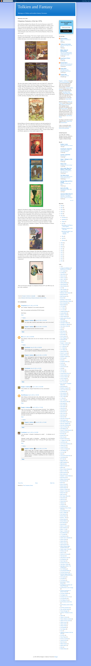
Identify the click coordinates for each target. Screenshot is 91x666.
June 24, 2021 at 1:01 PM (36, 368)
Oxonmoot (62, 504)
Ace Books (62, 272)
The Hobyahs (63, 580)
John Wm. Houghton (64, 423)
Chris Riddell (63, 321)
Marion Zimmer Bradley (65, 469)
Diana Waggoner (63, 337)
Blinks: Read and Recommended (64, 51)
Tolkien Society (63, 622)
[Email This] (38, 296)
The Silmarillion (63, 598)
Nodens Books (63, 68)
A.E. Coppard (63, 270)
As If (61, 287)
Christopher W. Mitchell (65, 324)
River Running (63, 522)
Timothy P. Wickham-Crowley (66, 612)
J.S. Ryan (62, 398)
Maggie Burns (63, 460)
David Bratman (24, 395)
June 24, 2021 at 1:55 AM (37, 407)
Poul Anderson (63, 514)
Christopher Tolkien (64, 322)
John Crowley (63, 413)
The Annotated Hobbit (64, 82)
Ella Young (62, 358)
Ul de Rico (62, 635)
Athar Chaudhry (63, 289)
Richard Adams (63, 515)
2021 (62, 215)
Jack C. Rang (63, 399)
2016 (62, 250)
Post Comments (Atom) (28, 485)
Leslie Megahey (63, 450)
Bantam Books (63, 294)
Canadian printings (64, 311)
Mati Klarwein (63, 477)
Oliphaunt (62, 502)
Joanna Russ (62, 408)
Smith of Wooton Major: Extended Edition (65, 547)
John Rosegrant (63, 420)
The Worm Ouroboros (64, 607)
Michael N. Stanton (64, 491)
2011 (62, 260)
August (63, 221)
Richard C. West (63, 517)
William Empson (63, 643)
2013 (62, 256)
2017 (62, 248)
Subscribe (66, 31)
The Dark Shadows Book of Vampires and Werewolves (66, 574)
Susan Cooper (63, 561)
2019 (62, 244)
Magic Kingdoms (63, 462)
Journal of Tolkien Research (67, 193)
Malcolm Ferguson (64, 465)
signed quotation (63, 544)
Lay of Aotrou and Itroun (65, 443)
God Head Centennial (65, 75)
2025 (62, 207)
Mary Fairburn (63, 474)
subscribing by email (64, 557)
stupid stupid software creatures (67, 145)
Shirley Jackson (63, 542)
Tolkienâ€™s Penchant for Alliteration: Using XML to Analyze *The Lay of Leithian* (67, 196)
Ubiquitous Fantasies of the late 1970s (38, 297)
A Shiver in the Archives (66, 44)
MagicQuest (62, 464)
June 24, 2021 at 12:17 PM (41, 448)
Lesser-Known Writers (65, 58)
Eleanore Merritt (63, 354)
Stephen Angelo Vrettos (65, 549)
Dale (61, 329)
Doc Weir (62, 341)
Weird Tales (62, 642)
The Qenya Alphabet (64, 593)
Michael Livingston (64, 489)
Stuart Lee (62, 552)
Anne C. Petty (63, 279)
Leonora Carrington (64, 448)
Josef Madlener (63, 428)
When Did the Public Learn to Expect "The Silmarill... (67, 232)
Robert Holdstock (63, 527)
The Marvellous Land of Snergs (66, 587)
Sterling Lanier (63, 550)
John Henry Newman (64, 418)
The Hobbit (62, 578)
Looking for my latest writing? (66, 165)
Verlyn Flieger (63, 637)
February (64, 240)
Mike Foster (62, 494)
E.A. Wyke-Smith (64, 344)
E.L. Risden (62, 348)
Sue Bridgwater (63, 559)
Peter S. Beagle (63, 512)
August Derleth (63, 291)
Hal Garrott (63, 59)
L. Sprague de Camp (64, 440)
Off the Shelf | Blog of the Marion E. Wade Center (66, 169)
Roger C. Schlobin (64, 531)
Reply (22, 315)
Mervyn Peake (63, 484)
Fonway (61, 363)
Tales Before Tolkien (66, 92)
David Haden (63, 334)
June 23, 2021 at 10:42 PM (41, 320)
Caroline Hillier (63, 313)
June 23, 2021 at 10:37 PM (32, 305)
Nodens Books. (69, 99)
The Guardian (63, 576)
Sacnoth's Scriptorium (65, 154)
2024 (62, 209)
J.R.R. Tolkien (63, 396)
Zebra (61, 647)
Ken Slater (62, 433)
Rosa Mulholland (63, 532)
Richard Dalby (63, 519)
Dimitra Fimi (63, 163)
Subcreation (62, 555)
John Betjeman (63, 410)
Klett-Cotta (62, 437)
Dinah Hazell (63, 339)
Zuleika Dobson (63, 648)
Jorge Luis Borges (64, 426)
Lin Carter (62, 452)
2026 (62, 205)
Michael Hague (63, 487)
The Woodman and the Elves (66, 601)
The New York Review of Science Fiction (65, 591)
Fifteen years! (63, 160)
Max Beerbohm (63, 480)
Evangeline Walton (64, 361)
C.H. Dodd (62, 306)
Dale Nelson (62, 331)
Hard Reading (63, 386)
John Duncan (62, 415)
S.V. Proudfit (63, 534)
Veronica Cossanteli (64, 638)
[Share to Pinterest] (44, 296)
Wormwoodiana (64, 38)
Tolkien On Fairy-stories (65, 620)
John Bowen (62, 411)
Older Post (52, 483)
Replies (24, 317)
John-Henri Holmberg (64, 425)
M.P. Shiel (62, 459)
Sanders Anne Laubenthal (65, 537)
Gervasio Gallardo (64, 376)
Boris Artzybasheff (64, 303)
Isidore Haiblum (63, 394)
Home (36, 483)
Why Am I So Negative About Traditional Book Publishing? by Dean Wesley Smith (66, 53)
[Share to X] (41, 296)
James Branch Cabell (64, 401)
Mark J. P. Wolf (63, 470)
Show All (71, 200)
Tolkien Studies (63, 624)
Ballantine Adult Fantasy (26, 297)
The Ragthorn (63, 595)
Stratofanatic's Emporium (66, 148)
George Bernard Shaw (64, 373)
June (63, 223)
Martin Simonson (63, 472)
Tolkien (61, 615)
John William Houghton (65, 421)
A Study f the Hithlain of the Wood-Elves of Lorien (66, 268)
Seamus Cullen (63, 539)
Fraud (61, 368)
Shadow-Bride (63, 541)
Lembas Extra (63, 445)
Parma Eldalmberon (64, 510)
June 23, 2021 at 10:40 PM (28, 336)
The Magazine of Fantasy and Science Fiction (66, 585)
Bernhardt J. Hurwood (64, 299)
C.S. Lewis (62, 309)
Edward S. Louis (63, 353)
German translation (64, 375)
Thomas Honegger (64, 611)
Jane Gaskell (62, 403)
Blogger (56, 656)
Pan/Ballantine (63, 506)
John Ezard (62, 416)
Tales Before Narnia (68, 93)
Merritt (61, 482)
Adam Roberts (63, 274)
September (64, 219)
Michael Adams (63, 486)
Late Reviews (63, 442)
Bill (22, 336)
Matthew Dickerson (64, 479)
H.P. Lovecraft (63, 381)
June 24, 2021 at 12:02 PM (32, 432)
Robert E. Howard (64, 526)
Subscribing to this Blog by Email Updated (67, 226)
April (63, 238)
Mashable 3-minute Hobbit (65, 475)
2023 (62, 211)
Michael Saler (63, 492)
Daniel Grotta (63, 332)
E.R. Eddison (63, 349)
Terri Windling (63, 568)
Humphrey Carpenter (64, 388)
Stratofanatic (27, 347)
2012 (62, 258)
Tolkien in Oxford (64, 617)
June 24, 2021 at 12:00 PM (36, 347)
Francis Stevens (63, 366)
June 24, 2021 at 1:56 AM (41, 422)
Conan (61, 327)
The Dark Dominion (64, 572)
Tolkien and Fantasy (35, 6)
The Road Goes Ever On (65, 596)
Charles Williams (63, 316)
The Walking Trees (64, 600)
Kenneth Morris (64, 62)
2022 (62, 213)
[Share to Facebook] (42, 296)
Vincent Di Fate (63, 640)
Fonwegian (62, 364)
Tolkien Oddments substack (65, 618)
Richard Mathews (63, 520)
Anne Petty (62, 281)
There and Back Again (64, 609)
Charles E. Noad (63, 314)
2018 (62, 246)
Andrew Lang (63, 277)
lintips (61, 453)
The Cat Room (63, 155)
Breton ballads (63, 304)
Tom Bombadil (63, 627)
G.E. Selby (62, 371)
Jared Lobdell (63, 404)
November (64, 217)
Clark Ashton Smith (64, 326)
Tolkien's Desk (63, 625)
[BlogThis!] (40, 296)
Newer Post (20, 483)
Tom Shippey (63, 629)
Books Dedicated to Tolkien (65, 301)
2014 (62, 254)
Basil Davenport (63, 296)
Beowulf (62, 297)
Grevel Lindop (63, 378)
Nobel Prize (62, 499)
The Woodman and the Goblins (66, 604)
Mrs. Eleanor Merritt (64, 496)
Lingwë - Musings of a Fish (66, 159)
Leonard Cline (64, 74)
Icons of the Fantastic (64, 389)
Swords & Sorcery (64, 562)
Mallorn (61, 467)
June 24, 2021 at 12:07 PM (41, 326)
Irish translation (63, 393)
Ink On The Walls (64, 188)
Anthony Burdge (63, 282)
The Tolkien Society (65, 175)
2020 (62, 242)
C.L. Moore (62, 308)
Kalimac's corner (64, 144)
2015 (62, 252)
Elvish (61, 359)
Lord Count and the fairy (65, 455)
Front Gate (62, 370)
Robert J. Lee (63, 529)
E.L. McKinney (63, 346)
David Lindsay (63, 336)
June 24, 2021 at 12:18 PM (41, 355)
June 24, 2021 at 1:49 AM (33, 395)
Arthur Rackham (63, 286)
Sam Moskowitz (63, 536)
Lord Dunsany (63, 457)
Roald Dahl (62, 524)
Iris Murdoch (63, 391)
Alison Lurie (62, 276)
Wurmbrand (24, 305)
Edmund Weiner (63, 351)
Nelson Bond (62, 497)
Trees (61, 630)
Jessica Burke (63, 406)
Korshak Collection (64, 438)
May (63, 236)
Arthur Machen (63, 284)
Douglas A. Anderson (29, 320)
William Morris (63, 645)
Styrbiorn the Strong (64, 554)
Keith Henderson (63, 431)
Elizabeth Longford (64, 356)
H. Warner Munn (63, 380)
